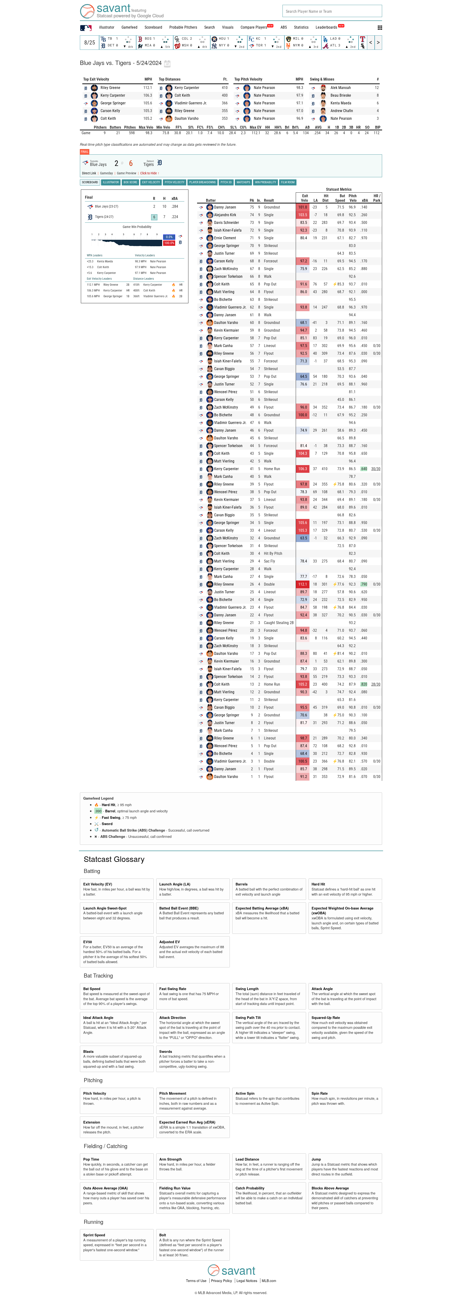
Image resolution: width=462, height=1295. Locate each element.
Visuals (227, 27)
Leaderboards (330, 27)
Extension (91, 1122)
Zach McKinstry (226, 268)
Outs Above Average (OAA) (105, 1188)
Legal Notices (247, 1280)
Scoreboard (153, 27)
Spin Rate (320, 1093)
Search (209, 27)
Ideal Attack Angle (98, 1017)
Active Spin (245, 1093)
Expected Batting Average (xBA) (262, 908)
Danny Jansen (225, 207)
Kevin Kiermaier (226, 330)
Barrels (242, 884)
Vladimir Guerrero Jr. (191, 103)
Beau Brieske (341, 95)
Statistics (301, 27)
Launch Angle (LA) (174, 884)
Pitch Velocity (94, 1093)
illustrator (106, 27)
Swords (165, 1051)
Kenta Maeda (341, 103)
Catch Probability (250, 1188)
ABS (284, 27)
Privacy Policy (222, 1280)
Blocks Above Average (330, 1188)
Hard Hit (108, 804)
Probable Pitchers (183, 27)
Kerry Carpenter (113, 95)
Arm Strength (170, 1159)
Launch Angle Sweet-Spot (105, 908)
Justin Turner (224, 253)
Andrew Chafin (342, 110)
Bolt (162, 1234)
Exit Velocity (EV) (97, 884)
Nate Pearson (264, 87)
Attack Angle (322, 988)
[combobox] (332, 11)
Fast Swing (111, 817)
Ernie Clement (225, 238)
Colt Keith (108, 118)
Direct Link (89, 173)
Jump (316, 1159)
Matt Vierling (224, 292)
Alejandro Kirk (225, 215)
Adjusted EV (169, 941)
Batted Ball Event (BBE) (179, 908)
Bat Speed (91, 988)
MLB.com (269, 1280)
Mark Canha (223, 345)
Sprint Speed (94, 1234)
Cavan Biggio (224, 368)
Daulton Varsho (187, 118)
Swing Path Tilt (248, 1017)
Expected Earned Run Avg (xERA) (187, 1122)
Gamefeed (129, 27)
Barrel (110, 811)
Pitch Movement (172, 1093)
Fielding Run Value (175, 1188)
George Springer (113, 103)
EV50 (87, 941)
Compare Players (254, 27)
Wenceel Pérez (225, 392)
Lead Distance (247, 1159)
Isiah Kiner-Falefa (228, 230)
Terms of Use (196, 1280)
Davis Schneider (226, 222)
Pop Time (91, 1159)
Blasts (88, 1051)
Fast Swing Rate (172, 988)
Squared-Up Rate (326, 1017)
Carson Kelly (110, 110)
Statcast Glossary (114, 858)
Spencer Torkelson (228, 276)
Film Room (288, 182)
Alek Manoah (341, 87)
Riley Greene (110, 87)
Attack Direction (172, 1017)
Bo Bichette (223, 299)
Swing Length (247, 988)
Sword (107, 823)
